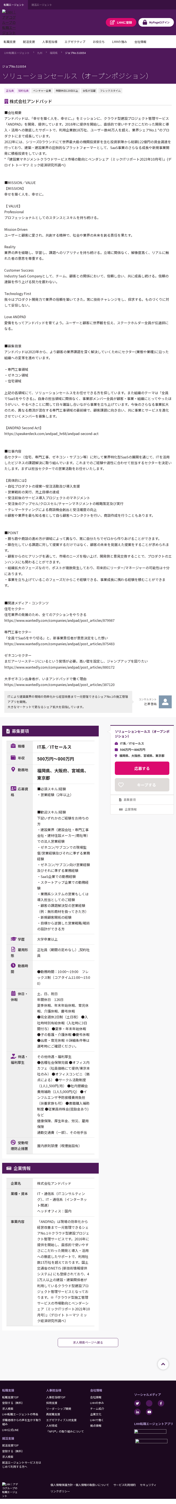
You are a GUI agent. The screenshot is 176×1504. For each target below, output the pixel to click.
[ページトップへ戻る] (163, 1364)
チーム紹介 (97, 1409)
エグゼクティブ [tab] (75, 42)
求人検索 (7, 1409)
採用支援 (51, 1403)
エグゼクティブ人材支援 (61, 1420)
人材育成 (51, 1425)
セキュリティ (148, 1485)
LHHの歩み (97, 1403)
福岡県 (54, 53)
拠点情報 (95, 1425)
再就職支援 (53, 1414)
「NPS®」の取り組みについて (65, 1431)
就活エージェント (42, 4)
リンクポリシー (60, 1491)
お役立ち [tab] (99, 42)
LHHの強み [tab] (119, 42)
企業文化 (95, 1414)
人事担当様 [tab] (49, 42)
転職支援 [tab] (10, 42)
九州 (39, 53)
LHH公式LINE (10, 1430)
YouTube (149, 1412)
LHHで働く (97, 1420)
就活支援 (8, 1438)
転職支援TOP (10, 1397)
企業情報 (131, 809)
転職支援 (8, 1390)
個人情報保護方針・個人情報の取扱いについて (79, 1485)
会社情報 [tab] (140, 42)
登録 (124, 22)
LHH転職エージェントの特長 (20, 1414)
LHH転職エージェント (17, 53)
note (149, 1403)
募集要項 (130, 799)
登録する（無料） (13, 1403)
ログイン (159, 22)
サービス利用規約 (124, 1485)
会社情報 (96, 1390)
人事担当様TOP (55, 1397)
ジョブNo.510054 (75, 53)
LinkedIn (137, 1412)
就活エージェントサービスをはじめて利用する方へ (21, 1464)
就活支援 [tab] (29, 42)
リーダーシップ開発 (58, 1409)
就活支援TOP (10, 1445)
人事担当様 (53, 1390)
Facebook (161, 1403)
